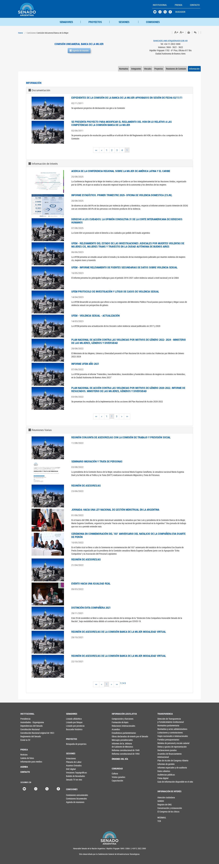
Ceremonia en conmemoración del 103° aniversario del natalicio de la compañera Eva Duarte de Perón (128, 535)
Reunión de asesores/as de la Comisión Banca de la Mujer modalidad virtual (118, 632)
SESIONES (124, 22)
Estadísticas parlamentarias (118, 732)
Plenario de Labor (72, 761)
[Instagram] (35, 788)
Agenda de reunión (80, 50)
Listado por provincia (72, 725)
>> (127, 416)
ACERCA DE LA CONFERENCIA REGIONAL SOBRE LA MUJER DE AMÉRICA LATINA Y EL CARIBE (120, 171)
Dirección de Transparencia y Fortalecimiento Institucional (163, 720)
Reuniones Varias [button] (42, 430)
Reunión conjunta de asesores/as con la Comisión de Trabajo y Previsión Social (121, 437)
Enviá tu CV (25, 739)
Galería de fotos (26, 758)
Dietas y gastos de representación (163, 746)
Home (20, 32)
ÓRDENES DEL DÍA (118, 758)
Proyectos (158, 68)
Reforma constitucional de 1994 (118, 753)
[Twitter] (47, 788)
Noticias (24, 754)
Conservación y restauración (162, 808)
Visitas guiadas (118, 777)
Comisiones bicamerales (71, 798)
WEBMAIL (161, 817)
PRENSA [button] (178, 4)
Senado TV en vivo (72, 779)
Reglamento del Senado (26, 736)
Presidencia (25, 718)
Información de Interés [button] (45, 163)
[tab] (109, 90)
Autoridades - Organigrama (26, 722)
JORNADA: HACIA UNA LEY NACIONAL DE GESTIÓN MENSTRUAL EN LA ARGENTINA (115, 509)
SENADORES (66, 22)
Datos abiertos (163, 771)
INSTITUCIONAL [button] (160, 4)
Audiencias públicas (163, 774)
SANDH (160, 800)
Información (194, 68)
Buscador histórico (72, 729)
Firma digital (162, 778)
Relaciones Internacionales (118, 725)
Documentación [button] (41, 90)
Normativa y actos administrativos (163, 729)
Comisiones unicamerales (71, 795)
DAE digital (71, 769)
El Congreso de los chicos (162, 811)
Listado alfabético (72, 718)
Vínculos (148, 68)
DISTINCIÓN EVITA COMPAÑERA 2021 (91, 607)
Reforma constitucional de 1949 (118, 750)
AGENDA (24, 766)
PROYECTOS (95, 22)
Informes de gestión (163, 764)
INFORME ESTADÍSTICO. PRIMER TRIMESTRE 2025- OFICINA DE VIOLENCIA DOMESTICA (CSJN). (122, 195)
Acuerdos (116, 729)
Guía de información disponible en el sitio (163, 781)
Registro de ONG (162, 804)
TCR (159, 821)
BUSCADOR (180, 11)
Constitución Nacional (26, 729)
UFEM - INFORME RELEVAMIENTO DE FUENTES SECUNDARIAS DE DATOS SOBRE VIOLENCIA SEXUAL (124, 267)
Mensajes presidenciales (118, 739)
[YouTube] (24, 788)
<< (96, 150)
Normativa (123, 68)
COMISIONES (153, 22)
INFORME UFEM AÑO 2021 (85, 364)
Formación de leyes (118, 722)
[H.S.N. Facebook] (171, 12)
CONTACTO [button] (195, 4)
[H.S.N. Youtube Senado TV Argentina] (155, 12)
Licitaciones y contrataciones (163, 732)
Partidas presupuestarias (163, 739)
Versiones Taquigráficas (72, 772)
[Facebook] (58, 788)
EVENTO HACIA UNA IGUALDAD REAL (90, 583)
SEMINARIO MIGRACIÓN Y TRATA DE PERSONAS (96, 461)
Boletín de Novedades (72, 776)
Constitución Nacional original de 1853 (26, 732)
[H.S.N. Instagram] (161, 12)
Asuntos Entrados (72, 765)
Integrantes (136, 68)
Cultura (115, 773)
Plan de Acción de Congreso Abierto (163, 760)
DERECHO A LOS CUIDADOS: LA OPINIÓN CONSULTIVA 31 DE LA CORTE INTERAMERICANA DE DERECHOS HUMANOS (126, 220)
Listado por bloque (72, 722)
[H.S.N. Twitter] (166, 12)
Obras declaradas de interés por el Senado (118, 736)
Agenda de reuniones (71, 802)
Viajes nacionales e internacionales (163, 736)
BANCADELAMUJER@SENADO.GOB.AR (170, 40)
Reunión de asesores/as (86, 485)
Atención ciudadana (162, 797)
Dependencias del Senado (26, 725)
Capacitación (117, 780)
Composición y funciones (118, 718)
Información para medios (26, 761)
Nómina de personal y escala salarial (163, 743)
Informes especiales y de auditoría (163, 767)
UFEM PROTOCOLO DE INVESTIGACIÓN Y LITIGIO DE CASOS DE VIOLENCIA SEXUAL (115, 291)
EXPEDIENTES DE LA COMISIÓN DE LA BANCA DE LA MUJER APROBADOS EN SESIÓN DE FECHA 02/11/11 (126, 97)
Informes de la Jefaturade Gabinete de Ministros (118, 745)
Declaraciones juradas (163, 750)
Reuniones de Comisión (176, 68)
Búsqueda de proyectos (72, 743)
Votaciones (71, 758)
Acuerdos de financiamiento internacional (163, 755)
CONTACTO (25, 771)
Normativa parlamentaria (163, 725)
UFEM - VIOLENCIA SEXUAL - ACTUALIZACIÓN (95, 315)
